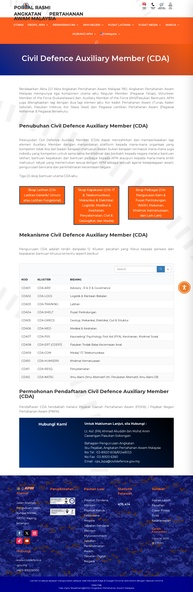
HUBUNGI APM (83, 34)
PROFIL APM (36, 25)
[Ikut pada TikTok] (19, 541)
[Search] (161, 269)
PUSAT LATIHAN (119, 25)
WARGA (170, 25)
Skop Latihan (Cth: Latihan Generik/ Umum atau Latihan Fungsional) (42, 195)
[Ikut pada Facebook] (19, 533)
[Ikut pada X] (27, 533)
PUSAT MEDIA (148, 25)
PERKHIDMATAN (64, 25)
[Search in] (168, 269)
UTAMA (18, 25)
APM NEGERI (91, 25)
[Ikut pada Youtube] (27, 541)
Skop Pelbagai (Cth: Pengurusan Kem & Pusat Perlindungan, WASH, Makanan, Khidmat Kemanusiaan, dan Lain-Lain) (151, 202)
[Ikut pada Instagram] (34, 533)
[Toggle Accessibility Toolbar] (184, 287)
